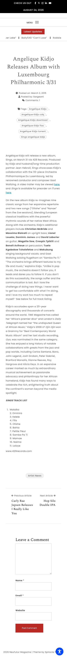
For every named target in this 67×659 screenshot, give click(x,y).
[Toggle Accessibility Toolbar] (59, 651)
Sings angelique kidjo (33, 136)
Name (19, 580)
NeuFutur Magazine (20, 652)
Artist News (34, 475)
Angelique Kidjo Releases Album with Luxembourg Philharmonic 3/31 (33, 70)
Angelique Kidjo (38, 108)
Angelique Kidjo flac (33, 125)
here (57, 184)
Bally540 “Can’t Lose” (32, 37)
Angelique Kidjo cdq (33, 114)
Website (20, 610)
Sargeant (38, 96)
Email (19, 595)
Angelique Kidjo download (32, 120)
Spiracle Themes (54, 652)
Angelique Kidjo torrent (33, 131)
